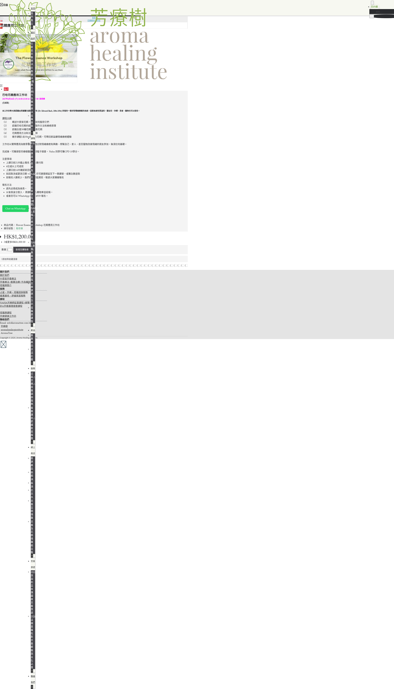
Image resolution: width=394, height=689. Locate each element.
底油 (32, 484)
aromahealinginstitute (12, 329)
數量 (4, 249)
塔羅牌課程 (32, 314)
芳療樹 (4, 326)
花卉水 (32, 493)
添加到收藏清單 (9, 259)
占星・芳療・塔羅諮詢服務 (14, 292)
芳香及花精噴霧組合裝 (32, 537)
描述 (6, 89)
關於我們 (4, 275)
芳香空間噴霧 (32, 509)
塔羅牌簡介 (32, 122)
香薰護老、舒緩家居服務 (12, 295)
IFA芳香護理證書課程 (33, 156)
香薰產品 (32, 340)
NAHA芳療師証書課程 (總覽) (15, 302)
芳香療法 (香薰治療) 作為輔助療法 (32, 89)
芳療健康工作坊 (32, 293)
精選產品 (32, 463)
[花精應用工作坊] (38, 82)
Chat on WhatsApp (15, 208)
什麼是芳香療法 (32, 53)
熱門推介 (32, 18)
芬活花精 (32, 354)
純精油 (32, 476)
